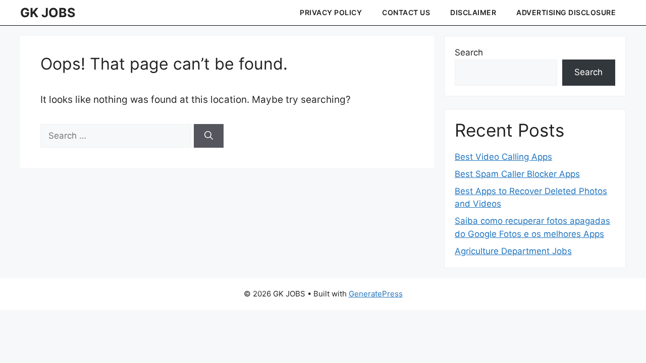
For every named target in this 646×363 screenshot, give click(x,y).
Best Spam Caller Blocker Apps (517, 174)
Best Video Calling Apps (503, 157)
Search (469, 52)
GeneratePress (376, 293)
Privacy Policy (331, 12)
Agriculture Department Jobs (513, 251)
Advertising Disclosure (566, 12)
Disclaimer (473, 12)
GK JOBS (47, 12)
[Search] (209, 136)
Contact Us (406, 12)
